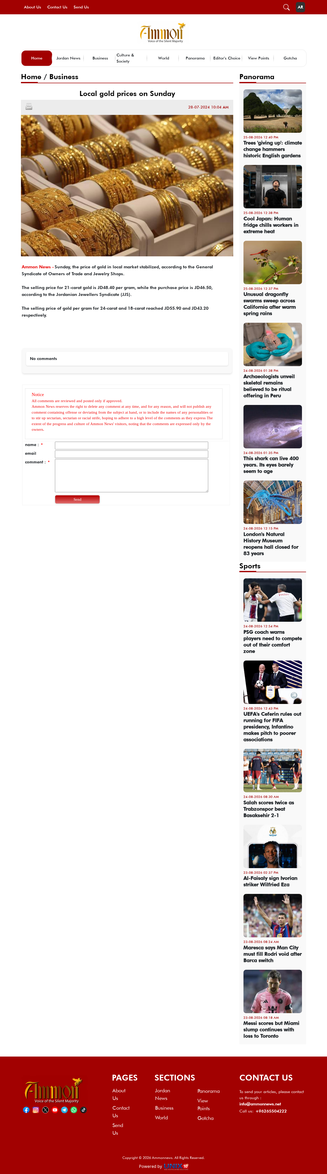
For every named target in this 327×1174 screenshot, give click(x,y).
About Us (32, 7)
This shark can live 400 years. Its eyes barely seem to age (271, 464)
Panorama (195, 58)
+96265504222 (271, 1111)
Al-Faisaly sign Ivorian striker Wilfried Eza (270, 881)
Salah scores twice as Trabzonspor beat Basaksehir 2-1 (268, 808)
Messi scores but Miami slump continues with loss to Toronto (271, 1029)
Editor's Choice (226, 58)
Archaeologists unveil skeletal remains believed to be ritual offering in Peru (269, 386)
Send (77, 499)
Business (100, 58)
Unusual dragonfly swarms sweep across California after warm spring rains (269, 303)
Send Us (81, 7)
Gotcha (290, 58)
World (163, 58)
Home (36, 58)
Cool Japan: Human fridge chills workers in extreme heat (270, 224)
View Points (258, 58)
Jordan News (68, 58)
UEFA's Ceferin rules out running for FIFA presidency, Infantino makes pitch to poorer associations (272, 726)
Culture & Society (125, 58)
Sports (250, 565)
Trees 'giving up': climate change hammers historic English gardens (272, 149)
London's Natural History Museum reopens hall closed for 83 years (270, 543)
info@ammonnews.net (260, 1103)
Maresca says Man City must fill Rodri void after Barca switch (272, 953)
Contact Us (57, 7)
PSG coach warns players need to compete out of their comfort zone (272, 641)
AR (300, 7)
